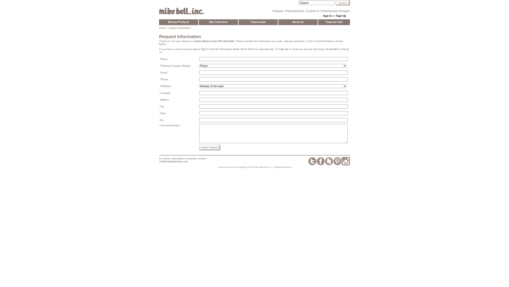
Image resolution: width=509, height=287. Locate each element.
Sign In (327, 15)
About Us (298, 22)
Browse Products (178, 22)
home (162, 28)
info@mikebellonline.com (173, 161)
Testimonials (258, 22)
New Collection (218, 22)
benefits (334, 49)
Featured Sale (334, 22)
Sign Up (341, 15)
